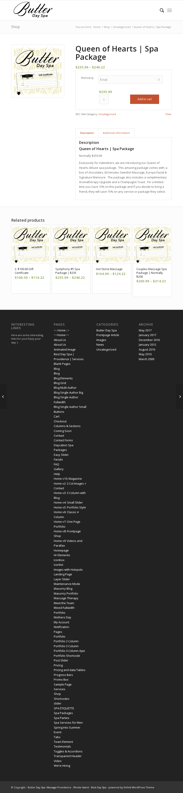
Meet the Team (64, 603)
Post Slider (61, 660)
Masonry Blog (63, 588)
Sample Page (63, 684)
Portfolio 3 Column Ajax (69, 651)
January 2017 (147, 335)
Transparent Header (68, 756)
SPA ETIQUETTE (64, 708)
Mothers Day (62, 617)
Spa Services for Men (68, 723)
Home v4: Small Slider (68, 502)
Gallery (59, 469)
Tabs (57, 737)
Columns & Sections (67, 426)
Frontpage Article (107, 335)
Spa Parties (61, 718)
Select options (32, 289)
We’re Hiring (62, 766)
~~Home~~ (61, 335)
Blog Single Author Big (68, 392)
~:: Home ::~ (61, 330)
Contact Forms (63, 440)
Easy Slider (61, 455)
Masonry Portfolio (66, 593)
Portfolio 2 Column (66, 641)
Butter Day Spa (106, 330)
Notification (61, 627)
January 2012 (147, 345)
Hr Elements (62, 555)
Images (101, 340)
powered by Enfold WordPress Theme (131, 787)
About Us (60, 340)
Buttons (59, 412)
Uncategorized (107, 114)
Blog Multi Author (65, 388)
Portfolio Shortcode (67, 656)
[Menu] (169, 10)
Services (59, 689)
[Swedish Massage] (3, 396)
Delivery (87, 77)
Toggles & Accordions (68, 751)
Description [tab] (87, 132)
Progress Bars (63, 675)
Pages (58, 632)
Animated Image (65, 349)
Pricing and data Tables (69, 670)
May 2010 (145, 354)
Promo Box (61, 679)
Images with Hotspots (68, 570)
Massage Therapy (66, 598)
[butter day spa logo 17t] (33, 10)
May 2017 (145, 330)
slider (57, 703)
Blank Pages (62, 364)
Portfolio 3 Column (66, 646)
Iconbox (59, 560)
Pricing (58, 665)
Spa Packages (63, 713)
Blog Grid (60, 383)
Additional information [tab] (116, 132)
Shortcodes (61, 699)
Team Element (63, 742)
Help (57, 474)
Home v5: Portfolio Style (70, 507)
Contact (59, 436)
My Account (61, 622)
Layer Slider (62, 579)
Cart (56, 416)
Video (58, 761)
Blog (57, 369)
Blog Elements (63, 378)
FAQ (56, 464)
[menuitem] (159, 10)
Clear (168, 114)
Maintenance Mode (67, 584)
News (100, 345)
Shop (15, 26)
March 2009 (146, 359)
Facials (58, 459)
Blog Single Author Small (70, 407)
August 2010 (147, 349)
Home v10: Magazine (68, 479)
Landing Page (63, 574)
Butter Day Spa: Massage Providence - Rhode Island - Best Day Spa (67, 787)
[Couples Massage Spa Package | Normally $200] (179, 396)
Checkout (60, 421)
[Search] (159, 10)
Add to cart (144, 99)
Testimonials (62, 746)
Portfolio (59, 636)
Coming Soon (63, 431)
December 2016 (149, 340)
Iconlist (58, 565)
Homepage (61, 550)
